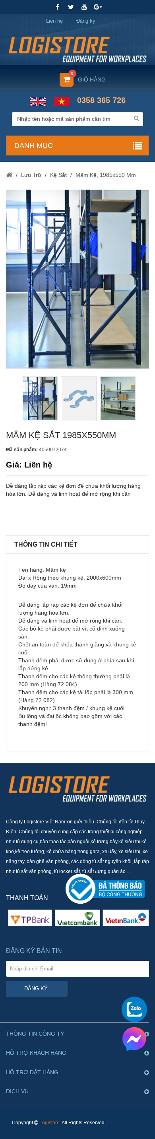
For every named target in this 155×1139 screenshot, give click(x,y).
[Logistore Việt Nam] (77, 47)
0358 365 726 (101, 100)
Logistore (49, 1122)
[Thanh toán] (77, 917)
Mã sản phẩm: (22, 449)
